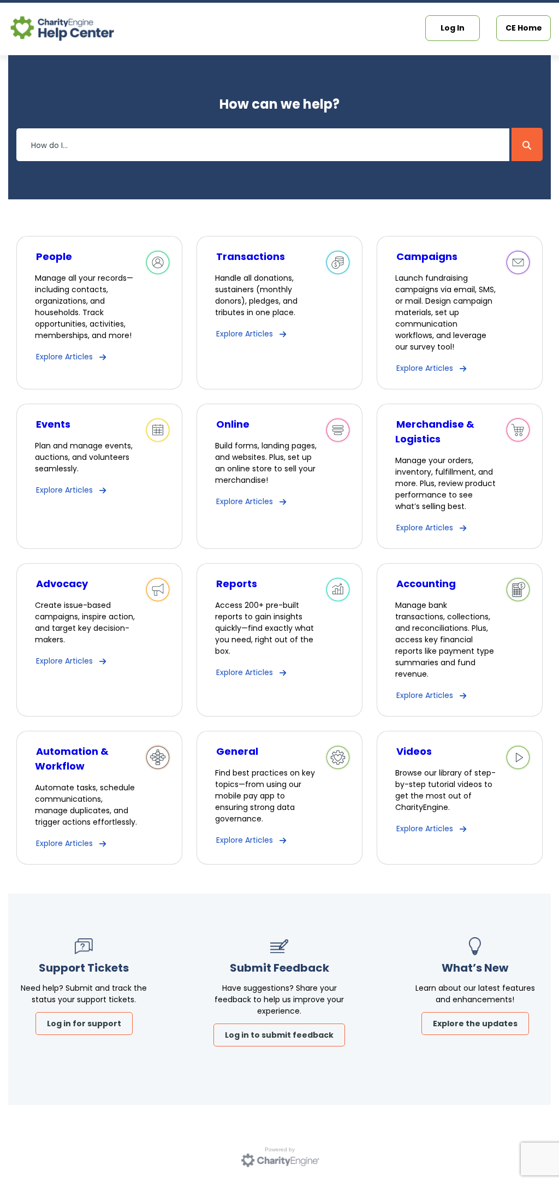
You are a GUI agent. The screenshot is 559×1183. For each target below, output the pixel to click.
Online (232, 424)
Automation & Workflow (72, 758)
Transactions (250, 256)
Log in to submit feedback (279, 1035)
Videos (414, 751)
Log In (453, 27)
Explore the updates (475, 1023)
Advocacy (62, 583)
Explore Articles (64, 356)
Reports (236, 583)
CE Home (524, 27)
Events (53, 424)
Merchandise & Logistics (434, 431)
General (237, 751)
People (54, 256)
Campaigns (426, 256)
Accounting (426, 583)
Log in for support (84, 1023)
